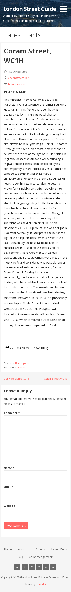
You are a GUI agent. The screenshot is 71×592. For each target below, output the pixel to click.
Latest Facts (59, 549)
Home (8, 549)
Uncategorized (23, 363)
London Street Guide (29, 8)
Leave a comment (18, 84)
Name (9, 468)
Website (9, 506)
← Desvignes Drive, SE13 (15, 378)
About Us (24, 549)
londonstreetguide (18, 78)
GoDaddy (41, 584)
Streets (40, 549)
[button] (65, 7)
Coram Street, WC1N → (57, 378)
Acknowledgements (41, 557)
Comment (12, 413)
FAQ (20, 557)
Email (8, 486)
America (22, 367)
